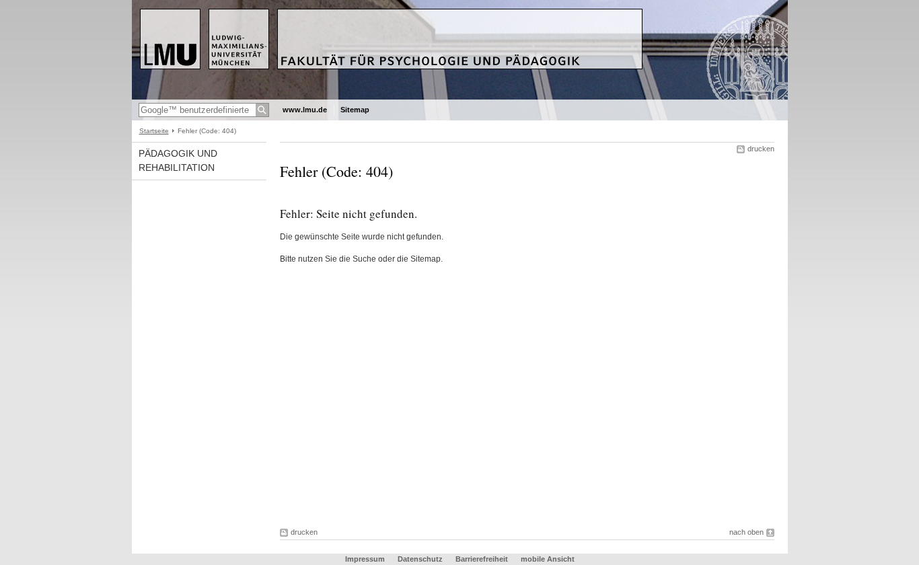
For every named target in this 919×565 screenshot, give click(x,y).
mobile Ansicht (548, 559)
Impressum (365, 559)
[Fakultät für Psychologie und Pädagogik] (460, 97)
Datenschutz (420, 559)
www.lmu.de (305, 110)
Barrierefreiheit (482, 559)
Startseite (154, 131)
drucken (760, 149)
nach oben (746, 532)
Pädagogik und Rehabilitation (178, 160)
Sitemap (354, 110)
